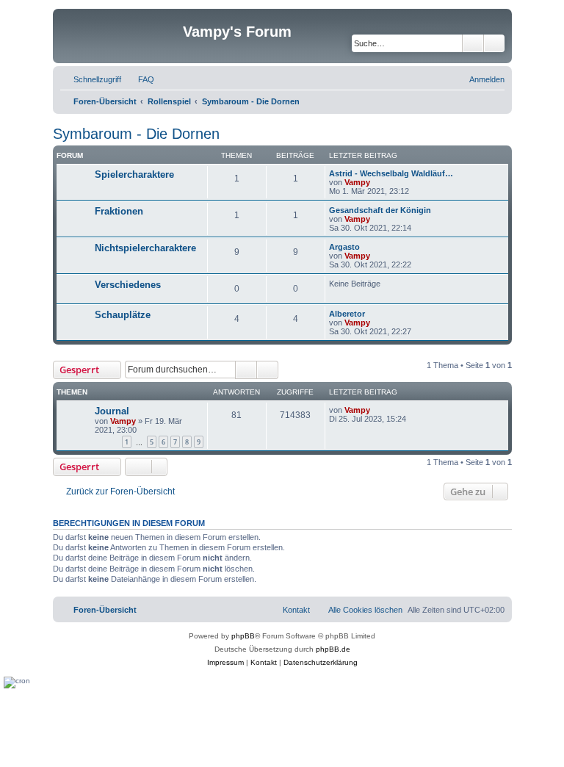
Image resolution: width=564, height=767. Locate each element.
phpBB (243, 636)
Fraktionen (119, 211)
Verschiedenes (128, 284)
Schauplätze (123, 314)
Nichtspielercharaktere (145, 247)
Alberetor (347, 313)
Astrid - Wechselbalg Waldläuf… (391, 173)
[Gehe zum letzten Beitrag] (377, 410)
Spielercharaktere (134, 174)
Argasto (344, 246)
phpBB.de (333, 649)
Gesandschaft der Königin (380, 210)
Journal (112, 411)
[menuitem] (139, 79)
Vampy (357, 182)
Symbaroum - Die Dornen (136, 134)
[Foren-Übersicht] (120, 36)
